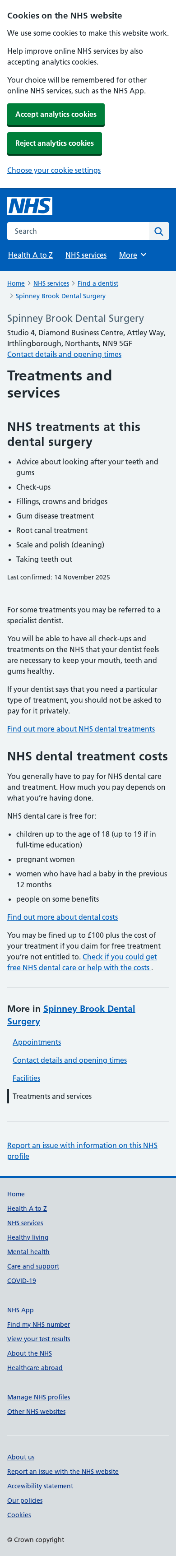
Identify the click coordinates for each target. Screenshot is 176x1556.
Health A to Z (30, 254)
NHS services (86, 254)
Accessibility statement (40, 1486)
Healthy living (28, 1237)
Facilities (26, 1078)
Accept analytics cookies (56, 114)
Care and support (33, 1266)
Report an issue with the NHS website (63, 1472)
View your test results (38, 1339)
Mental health (28, 1252)
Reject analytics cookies (54, 143)
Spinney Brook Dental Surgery (61, 296)
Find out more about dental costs (62, 917)
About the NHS (29, 1353)
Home (16, 283)
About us (20, 1457)
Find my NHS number (38, 1324)
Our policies (24, 1500)
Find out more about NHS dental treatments (81, 728)
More (132, 254)
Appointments (37, 1042)
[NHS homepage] (29, 206)
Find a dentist (98, 283)
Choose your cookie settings (54, 170)
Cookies (19, 1515)
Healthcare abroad (35, 1368)
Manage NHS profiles (38, 1397)
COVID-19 (21, 1281)
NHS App (20, 1310)
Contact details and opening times (64, 354)
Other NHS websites (36, 1412)
